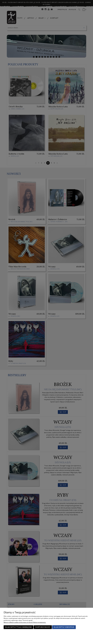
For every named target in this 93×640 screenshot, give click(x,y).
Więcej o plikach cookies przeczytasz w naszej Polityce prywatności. (25, 622)
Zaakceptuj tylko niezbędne (18, 627)
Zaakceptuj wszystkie (64, 627)
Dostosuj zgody (42, 627)
